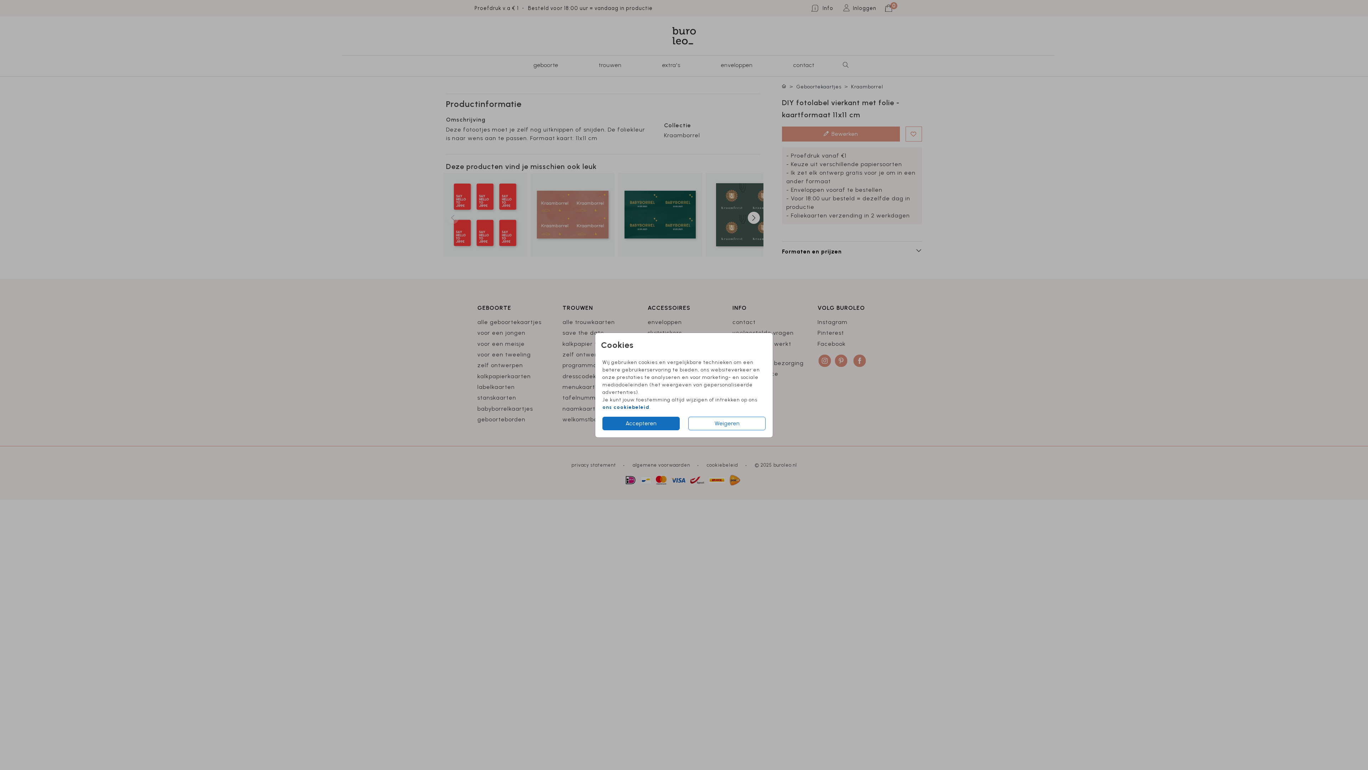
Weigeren (727, 423)
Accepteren (641, 423)
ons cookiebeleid (625, 407)
